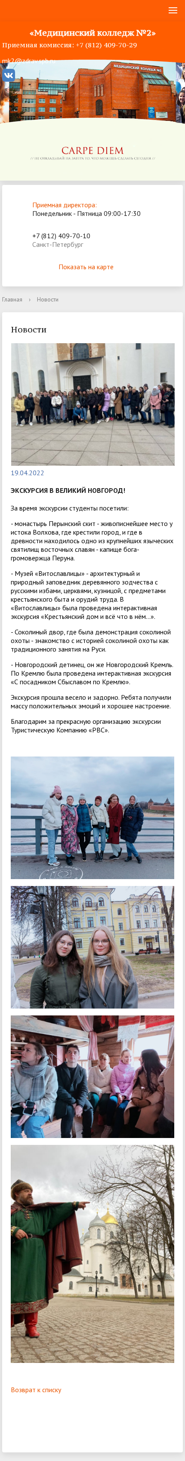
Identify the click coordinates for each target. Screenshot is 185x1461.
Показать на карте (86, 266)
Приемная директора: (64, 204)
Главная (12, 299)
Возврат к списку (36, 1389)
